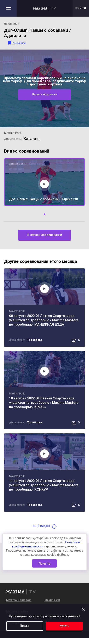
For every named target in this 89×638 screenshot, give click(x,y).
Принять (44, 563)
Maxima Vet (52, 600)
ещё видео (41, 526)
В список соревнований (44, 235)
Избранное (19, 43)
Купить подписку (44, 94)
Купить (64, 626)
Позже (24, 626)
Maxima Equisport (18, 600)
